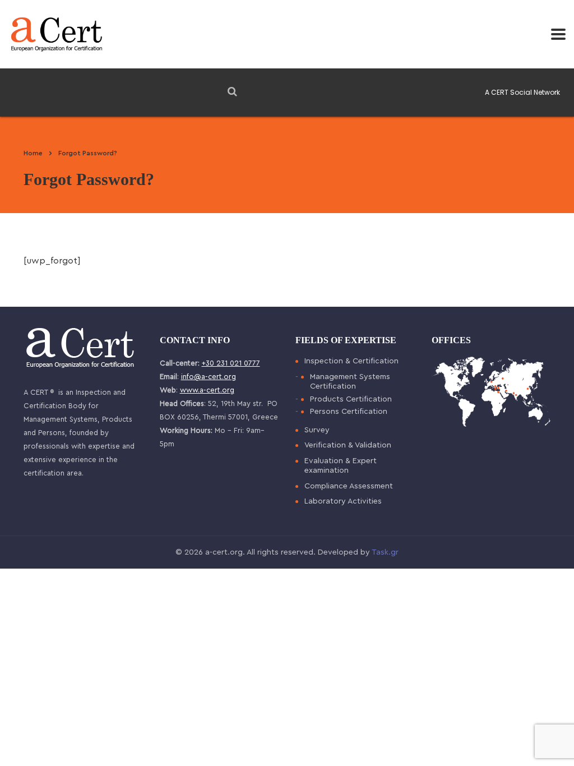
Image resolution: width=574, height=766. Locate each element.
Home (33, 153)
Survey (317, 430)
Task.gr (385, 552)
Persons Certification (348, 412)
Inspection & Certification (351, 361)
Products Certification (351, 399)
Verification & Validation (347, 445)
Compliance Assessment (348, 486)
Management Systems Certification (350, 382)
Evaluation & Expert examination (340, 466)
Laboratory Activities (343, 501)
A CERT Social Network (522, 92)
